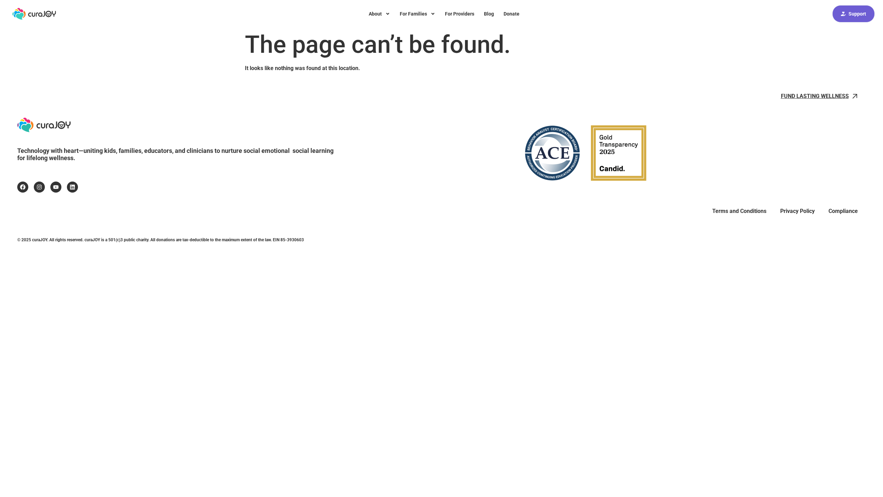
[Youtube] (55, 187)
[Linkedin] (72, 187)
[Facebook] (22, 187)
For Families (413, 14)
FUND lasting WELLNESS (815, 96)
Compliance (843, 211)
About (375, 14)
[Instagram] (39, 187)
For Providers (459, 14)
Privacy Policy (797, 211)
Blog (489, 14)
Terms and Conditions (739, 211)
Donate (511, 14)
